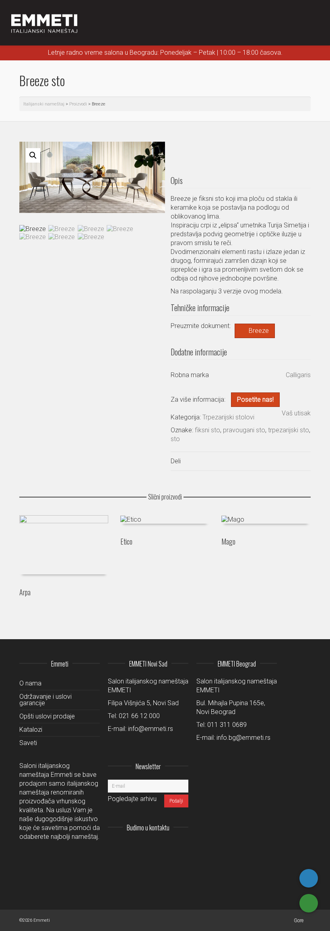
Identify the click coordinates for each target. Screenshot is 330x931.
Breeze (259, 330)
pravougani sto (244, 430)
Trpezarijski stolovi (228, 417)
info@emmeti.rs (150, 729)
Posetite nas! (255, 399)
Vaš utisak (296, 413)
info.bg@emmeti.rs (243, 737)
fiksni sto (207, 430)
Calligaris (298, 375)
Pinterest (181, 847)
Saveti (28, 743)
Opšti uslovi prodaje (47, 716)
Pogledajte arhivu (132, 799)
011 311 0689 (227, 725)
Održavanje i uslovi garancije (45, 700)
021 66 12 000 (139, 716)
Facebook (164, 847)
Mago (228, 541)
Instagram (128, 847)
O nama (30, 683)
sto (175, 439)
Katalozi (30, 729)
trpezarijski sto (288, 430)
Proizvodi (78, 104)
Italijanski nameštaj (43, 104)
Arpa (25, 592)
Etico (126, 541)
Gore (298, 920)
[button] (33, 155)
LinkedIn (146, 847)
